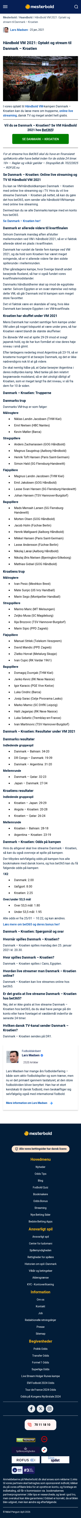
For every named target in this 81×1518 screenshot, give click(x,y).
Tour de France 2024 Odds (40, 1390)
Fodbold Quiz (40, 1188)
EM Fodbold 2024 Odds (40, 1383)
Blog (40, 1181)
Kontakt (40, 1306)
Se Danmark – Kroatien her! (21, 221)
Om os (40, 1300)
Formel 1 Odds (40, 1363)
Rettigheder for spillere (41, 1257)
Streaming (40, 1208)
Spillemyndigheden (40, 1250)
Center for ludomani (40, 1244)
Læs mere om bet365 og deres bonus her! (31, 924)
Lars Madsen (19, 30)
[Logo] (40, 1134)
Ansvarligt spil (41, 1229)
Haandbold (25, 18)
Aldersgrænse (40, 1278)
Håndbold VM (34, 106)
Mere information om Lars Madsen (26, 1103)
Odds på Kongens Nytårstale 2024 (41, 1397)
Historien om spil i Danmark (41, 1264)
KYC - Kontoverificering (40, 1285)
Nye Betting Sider (40, 1215)
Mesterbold (10, 18)
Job (40, 1313)
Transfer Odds (40, 1356)
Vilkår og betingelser (40, 1271)
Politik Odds (40, 1349)
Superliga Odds (40, 1369)
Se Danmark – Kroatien (40, 139)
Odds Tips (40, 1174)
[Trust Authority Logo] (26, 1450)
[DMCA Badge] (26, 1440)
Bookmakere (40, 1194)
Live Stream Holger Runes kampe (40, 1376)
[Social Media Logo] (31, 1408)
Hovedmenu (41, 1159)
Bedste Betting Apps (40, 1222)
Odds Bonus (40, 1201)
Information (40, 1292)
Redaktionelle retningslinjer (40, 1320)
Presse (40, 1327)
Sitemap (40, 1334)
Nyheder (40, 1167)
